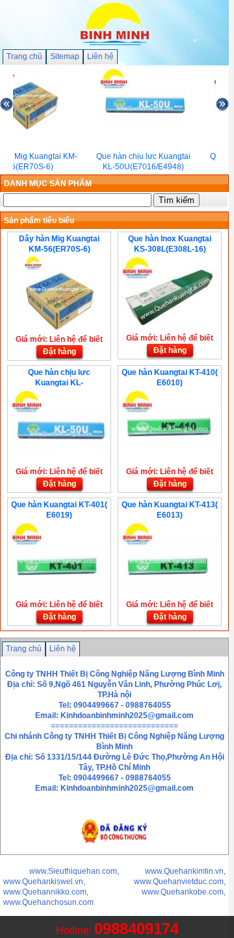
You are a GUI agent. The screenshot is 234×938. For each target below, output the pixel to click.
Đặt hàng (59, 351)
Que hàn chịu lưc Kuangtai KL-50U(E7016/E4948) (59, 383)
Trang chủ (24, 56)
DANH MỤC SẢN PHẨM (48, 183)
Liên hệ (100, 56)
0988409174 (136, 928)
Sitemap (64, 56)
